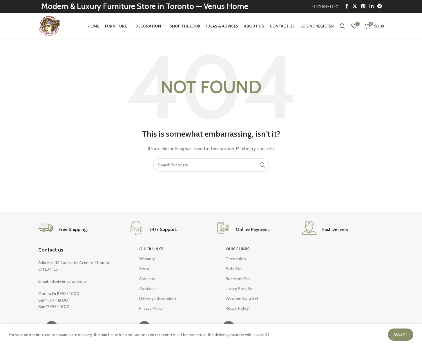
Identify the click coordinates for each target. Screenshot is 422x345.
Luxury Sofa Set (240, 288)
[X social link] (354, 6)
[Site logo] (50, 25)
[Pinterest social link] (363, 6)
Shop (144, 268)
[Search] (342, 26)
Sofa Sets (235, 268)
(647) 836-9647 (325, 6)
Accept (400, 334)
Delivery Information (157, 298)
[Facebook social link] (346, 6)
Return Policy (237, 308)
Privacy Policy (151, 308)
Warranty (147, 258)
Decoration (236, 258)
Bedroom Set (238, 278)
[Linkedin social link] (371, 6)
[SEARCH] (262, 165)
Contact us (50, 250)
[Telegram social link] (379, 6)
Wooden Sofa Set (242, 298)
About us (147, 278)
